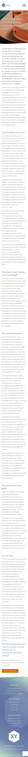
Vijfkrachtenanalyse (14, 718)
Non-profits (14, 709)
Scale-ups (14, 707)
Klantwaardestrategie (14, 721)
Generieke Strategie (14, 723)
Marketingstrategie (14, 688)
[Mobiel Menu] (24, 5)
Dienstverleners (14, 702)
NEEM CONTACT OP (10, 671)
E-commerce (14, 704)
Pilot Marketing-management (14, 693)
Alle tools (14, 726)
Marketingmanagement (14, 691)
